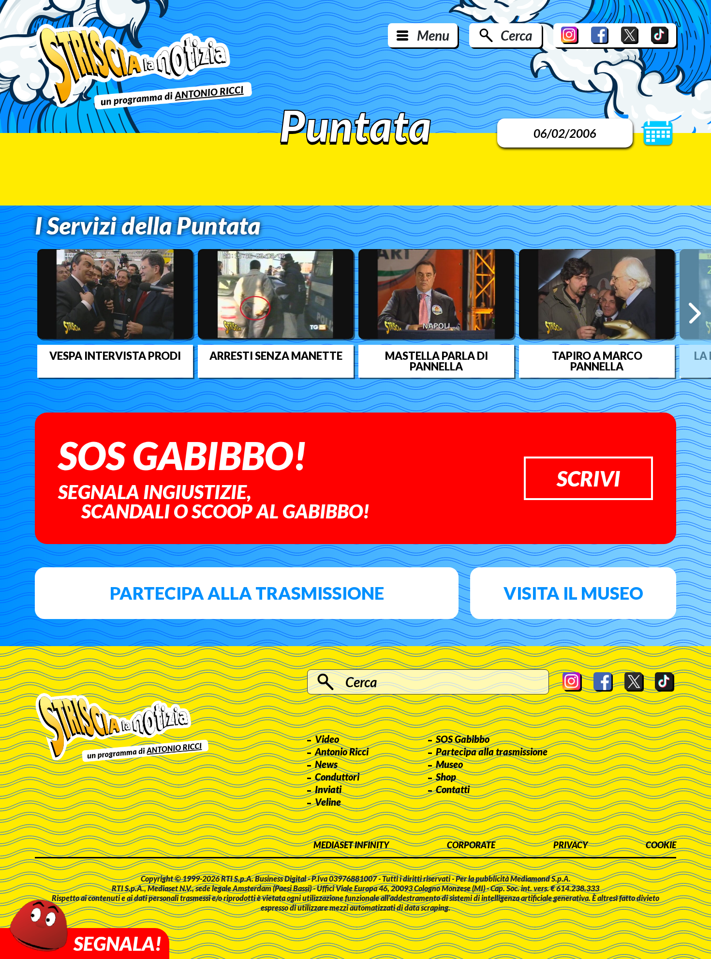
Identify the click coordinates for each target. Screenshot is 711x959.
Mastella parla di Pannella (436, 361)
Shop (446, 776)
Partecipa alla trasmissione (247, 593)
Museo (449, 764)
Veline (328, 802)
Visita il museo (573, 593)
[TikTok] (659, 35)
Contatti (453, 789)
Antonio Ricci (342, 751)
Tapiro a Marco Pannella (597, 361)
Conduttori (337, 776)
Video (327, 739)
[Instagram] (569, 35)
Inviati (328, 789)
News (326, 764)
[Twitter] (629, 35)
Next (695, 313)
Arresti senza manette (275, 356)
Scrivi (588, 478)
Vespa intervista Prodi (115, 356)
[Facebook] (599, 35)
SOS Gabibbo (462, 739)
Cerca (516, 35)
